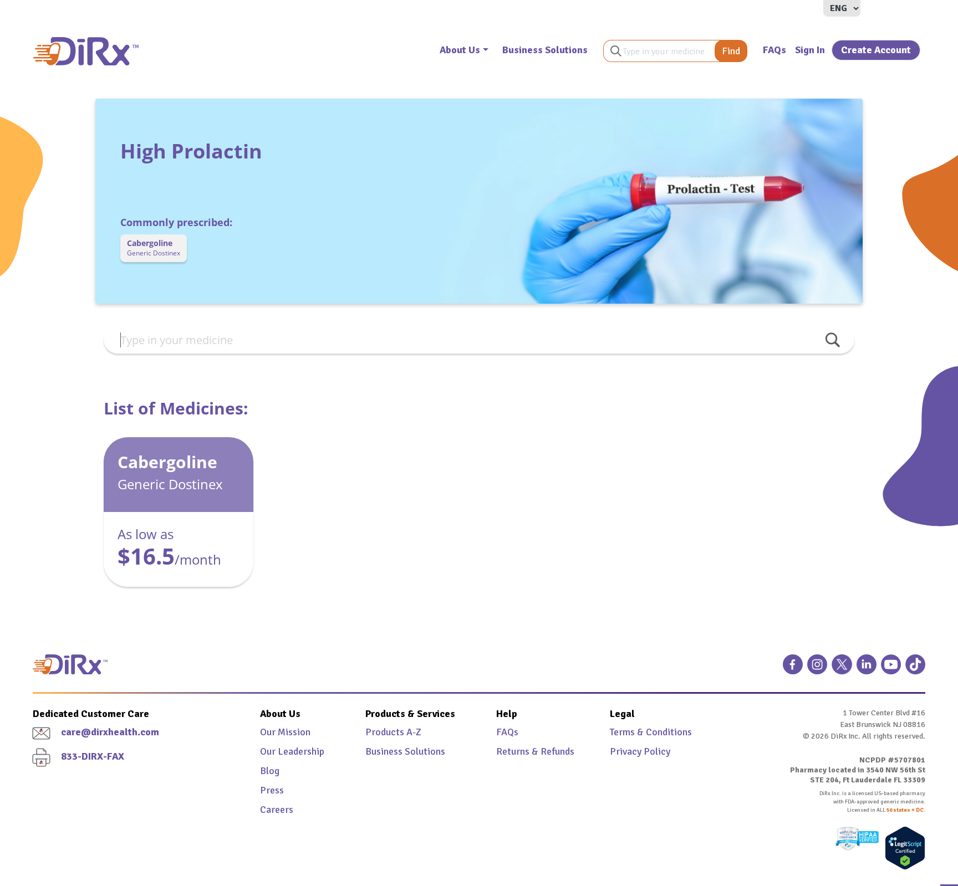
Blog (269, 771)
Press (272, 790)
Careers (276, 809)
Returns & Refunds (535, 751)
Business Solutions (545, 50)
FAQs (774, 50)
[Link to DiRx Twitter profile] (842, 668)
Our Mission (285, 732)
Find (731, 51)
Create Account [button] (876, 50)
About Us (460, 50)
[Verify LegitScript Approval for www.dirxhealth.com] (902, 848)
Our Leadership (292, 751)
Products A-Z (393, 732)
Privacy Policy (640, 751)
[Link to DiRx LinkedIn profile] (867, 668)
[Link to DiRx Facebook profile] (793, 668)
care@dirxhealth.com (110, 732)
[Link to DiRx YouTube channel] (891, 668)
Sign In (810, 50)
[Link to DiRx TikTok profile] (915, 668)
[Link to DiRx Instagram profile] (817, 668)
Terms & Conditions (651, 732)
